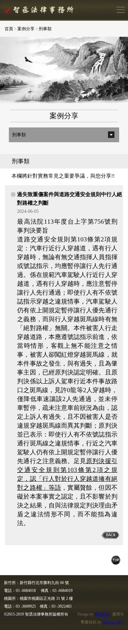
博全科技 (102, 614)
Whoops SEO (113, 622)
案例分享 (25, 28)
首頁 (9, 28)
